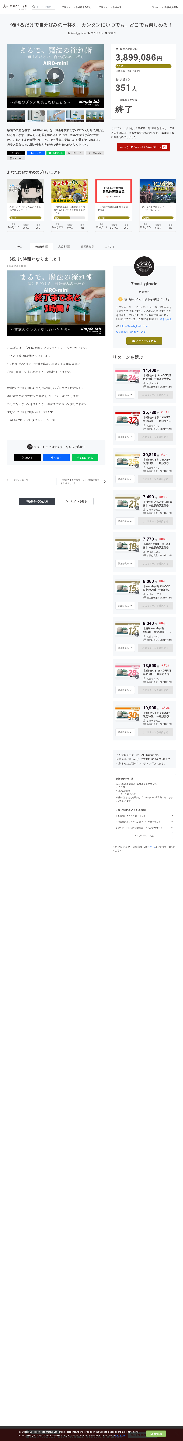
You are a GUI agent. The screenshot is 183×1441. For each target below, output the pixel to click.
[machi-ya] (14, 7)
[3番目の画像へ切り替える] (56, 116)
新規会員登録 (171, 7)
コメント (110, 246)
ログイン (156, 7)
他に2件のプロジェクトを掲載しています (147, 299)
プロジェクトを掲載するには (76, 7)
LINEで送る (57, 152)
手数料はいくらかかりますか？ (131, 816)
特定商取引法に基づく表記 (131, 332)
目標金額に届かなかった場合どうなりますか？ (138, 821)
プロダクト (97, 33)
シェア (37, 152)
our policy (120, 1435)
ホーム (18, 246)
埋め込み (97, 152)
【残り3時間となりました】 (34, 259)
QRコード (18, 158)
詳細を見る (123, 394)
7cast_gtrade (78, 33)
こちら (151, 846)
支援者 (64, 246)
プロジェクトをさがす (110, 7)
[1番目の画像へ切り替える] (16, 116)
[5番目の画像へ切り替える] (95, 116)
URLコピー (77, 152)
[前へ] (11, 76)
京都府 (112, 33)
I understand (156, 1433)
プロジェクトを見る (75, 501)
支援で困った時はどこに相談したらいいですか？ (139, 827)
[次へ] (100, 76)
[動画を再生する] (56, 76)
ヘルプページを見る (144, 835)
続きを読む (166, 319)
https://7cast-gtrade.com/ (134, 326)
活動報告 (41, 246)
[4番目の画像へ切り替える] (75, 116)
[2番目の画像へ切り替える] (36, 116)
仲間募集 (87, 246)
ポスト (18, 152)
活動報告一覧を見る (37, 501)
